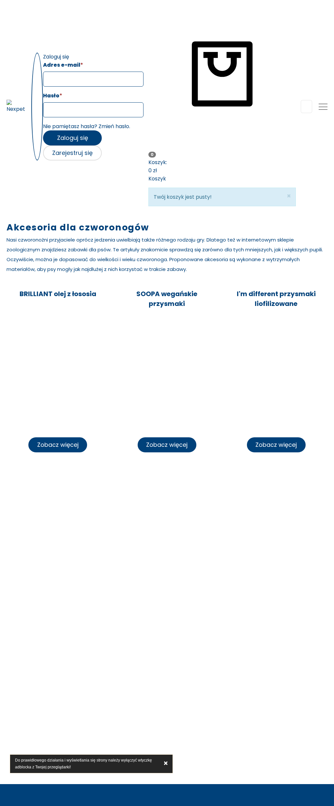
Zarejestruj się (72, 153)
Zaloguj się (72, 138)
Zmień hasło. (114, 126)
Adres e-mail (63, 65)
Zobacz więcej (58, 445)
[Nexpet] (16, 106)
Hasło (52, 95)
